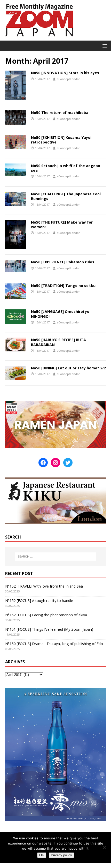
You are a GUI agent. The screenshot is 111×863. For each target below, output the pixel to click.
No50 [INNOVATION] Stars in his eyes (65, 72)
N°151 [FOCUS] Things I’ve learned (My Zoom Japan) (49, 629)
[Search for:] (55, 556)
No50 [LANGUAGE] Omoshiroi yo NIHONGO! (60, 314)
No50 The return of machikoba (59, 112)
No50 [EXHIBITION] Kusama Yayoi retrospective (61, 140)
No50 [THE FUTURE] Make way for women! (62, 224)
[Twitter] (68, 462)
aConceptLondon (69, 79)
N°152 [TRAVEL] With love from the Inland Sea (44, 586)
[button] (104, 45)
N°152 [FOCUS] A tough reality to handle (39, 600)
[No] (104, 847)
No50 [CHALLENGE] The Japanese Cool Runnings (66, 196)
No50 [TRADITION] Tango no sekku (63, 285)
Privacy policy (61, 855)
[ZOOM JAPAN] (38, 37)
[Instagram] (55, 462)
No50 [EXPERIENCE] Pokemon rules (62, 262)
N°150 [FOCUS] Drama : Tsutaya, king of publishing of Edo (54, 643)
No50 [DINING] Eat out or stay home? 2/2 (68, 368)
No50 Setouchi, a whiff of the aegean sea (65, 168)
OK (41, 855)
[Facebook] (43, 462)
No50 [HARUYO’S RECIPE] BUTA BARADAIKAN (58, 342)
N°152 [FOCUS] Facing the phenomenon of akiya (46, 614)
